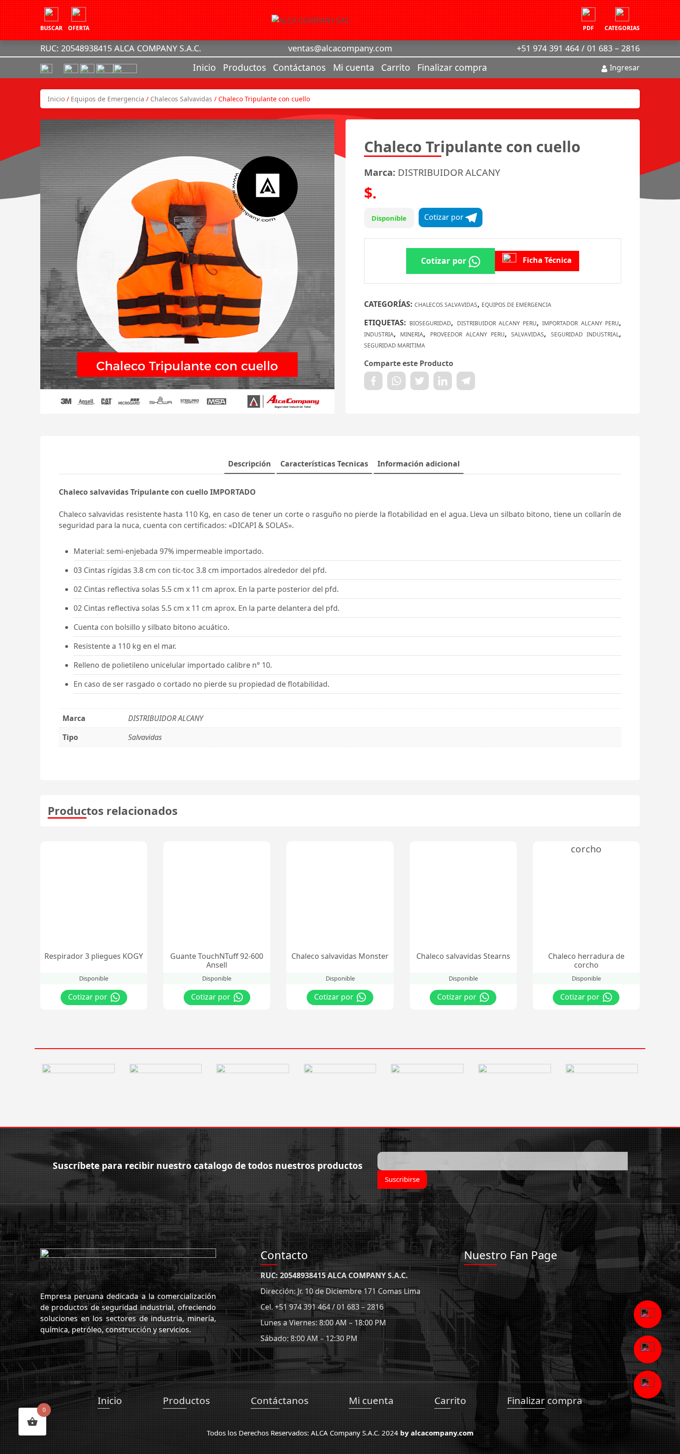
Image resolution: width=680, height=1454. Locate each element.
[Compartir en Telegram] (466, 381)
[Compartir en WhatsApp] (396, 381)
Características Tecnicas (324, 464)
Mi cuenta (353, 67)
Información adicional (418, 464)
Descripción (249, 464)
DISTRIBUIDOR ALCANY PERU (497, 323)
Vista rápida (121, 850)
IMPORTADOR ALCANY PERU (580, 323)
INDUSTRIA (379, 334)
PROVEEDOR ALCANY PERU (467, 334)
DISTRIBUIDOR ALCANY (449, 172)
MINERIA (411, 334)
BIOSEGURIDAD (430, 323)
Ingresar (624, 67)
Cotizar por (444, 217)
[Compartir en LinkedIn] (442, 381)
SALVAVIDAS (527, 334)
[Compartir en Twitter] (419, 381)
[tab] (249, 464)
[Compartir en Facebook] (373, 381)
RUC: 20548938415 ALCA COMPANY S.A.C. (120, 48)
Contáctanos (299, 67)
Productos (244, 67)
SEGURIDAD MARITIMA (394, 345)
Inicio (204, 67)
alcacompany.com (442, 1432)
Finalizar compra (452, 67)
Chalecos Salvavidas (181, 98)
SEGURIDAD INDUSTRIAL (585, 334)
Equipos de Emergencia (107, 98)
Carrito (395, 67)
